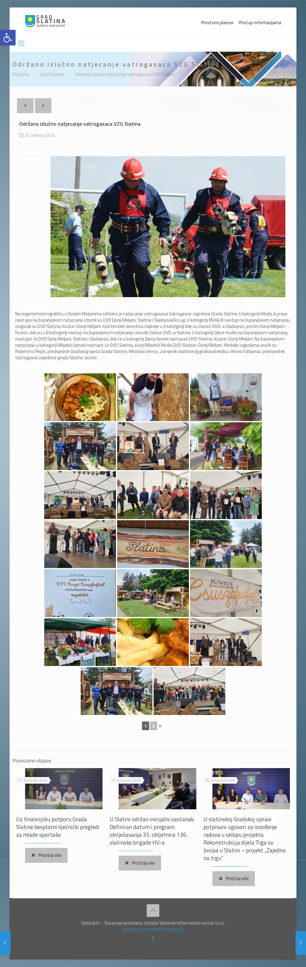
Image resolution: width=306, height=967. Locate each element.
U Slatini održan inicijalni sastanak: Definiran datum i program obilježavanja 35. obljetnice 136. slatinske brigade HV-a (152, 831)
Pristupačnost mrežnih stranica (153, 929)
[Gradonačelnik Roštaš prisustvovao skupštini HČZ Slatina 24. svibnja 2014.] (5, 943)
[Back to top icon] (153, 910)
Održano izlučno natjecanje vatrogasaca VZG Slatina (125, 74)
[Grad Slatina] (45, 20)
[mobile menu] (21, 43)
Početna (21, 74)
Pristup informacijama (260, 22)
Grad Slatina (52, 74)
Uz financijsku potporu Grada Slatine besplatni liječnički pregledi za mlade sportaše (58, 827)
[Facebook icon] (153, 938)
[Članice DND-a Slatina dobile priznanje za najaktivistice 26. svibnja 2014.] (301, 943)
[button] (8, 37)
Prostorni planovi (217, 22)
